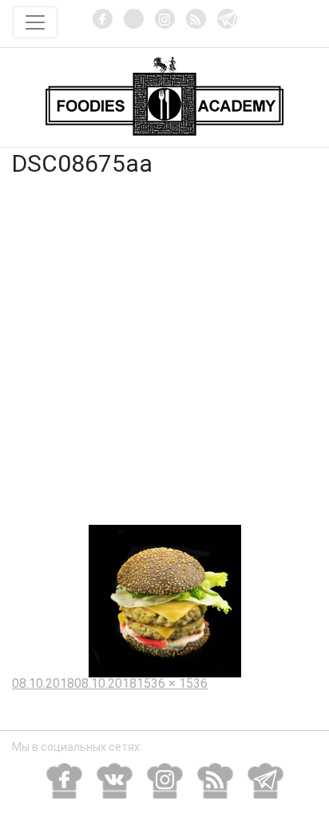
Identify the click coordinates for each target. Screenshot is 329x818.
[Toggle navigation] (35, 22)
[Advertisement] (164, 352)
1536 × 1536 (172, 683)
